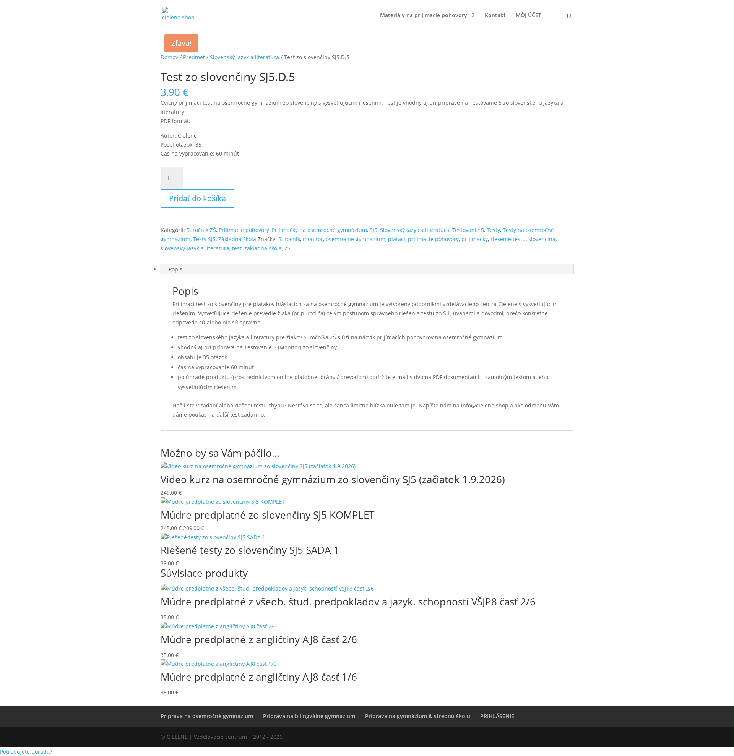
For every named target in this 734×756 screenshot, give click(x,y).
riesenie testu (508, 239)
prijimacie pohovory (433, 239)
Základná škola (237, 239)
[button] (26, 751)
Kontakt (495, 16)
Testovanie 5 (468, 230)
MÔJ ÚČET (528, 16)
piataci (396, 239)
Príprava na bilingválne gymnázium (309, 716)
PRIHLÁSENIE (497, 716)
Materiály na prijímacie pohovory (423, 16)
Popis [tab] (175, 269)
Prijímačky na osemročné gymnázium (319, 230)
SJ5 (373, 230)
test (237, 248)
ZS (287, 248)
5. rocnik (289, 239)
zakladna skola (263, 248)
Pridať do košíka (197, 198)
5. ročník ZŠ (201, 230)
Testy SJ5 (204, 239)
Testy (493, 230)
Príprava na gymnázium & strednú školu (417, 716)
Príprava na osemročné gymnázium (207, 716)
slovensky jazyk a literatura (195, 248)
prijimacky (474, 239)
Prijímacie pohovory (244, 230)
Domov (169, 57)
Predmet (194, 57)
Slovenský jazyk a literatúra (244, 57)
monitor (313, 239)
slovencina (541, 239)
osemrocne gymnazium (355, 239)
